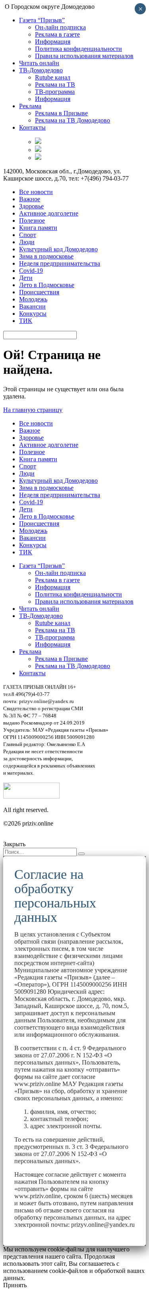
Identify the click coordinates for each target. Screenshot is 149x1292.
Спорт (27, 234)
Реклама (30, 106)
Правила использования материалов (84, 55)
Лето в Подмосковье (46, 285)
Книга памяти (38, 227)
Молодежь (33, 299)
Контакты (32, 127)
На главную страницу (32, 409)
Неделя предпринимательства (59, 263)
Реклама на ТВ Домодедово (72, 120)
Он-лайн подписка (60, 27)
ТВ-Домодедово (41, 70)
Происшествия (39, 292)
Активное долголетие (48, 213)
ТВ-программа (55, 91)
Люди (27, 242)
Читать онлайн (39, 63)
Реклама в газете (57, 34)
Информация (52, 41)
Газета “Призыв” (42, 20)
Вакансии (32, 306)
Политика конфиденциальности (78, 48)
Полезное (32, 220)
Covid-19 (31, 270)
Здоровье (31, 206)
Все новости (36, 191)
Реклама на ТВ (55, 84)
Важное (29, 199)
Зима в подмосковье (46, 256)
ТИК (25, 320)
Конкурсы (32, 313)
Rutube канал (52, 77)
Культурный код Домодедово (58, 249)
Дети (26, 277)
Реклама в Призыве (61, 113)
